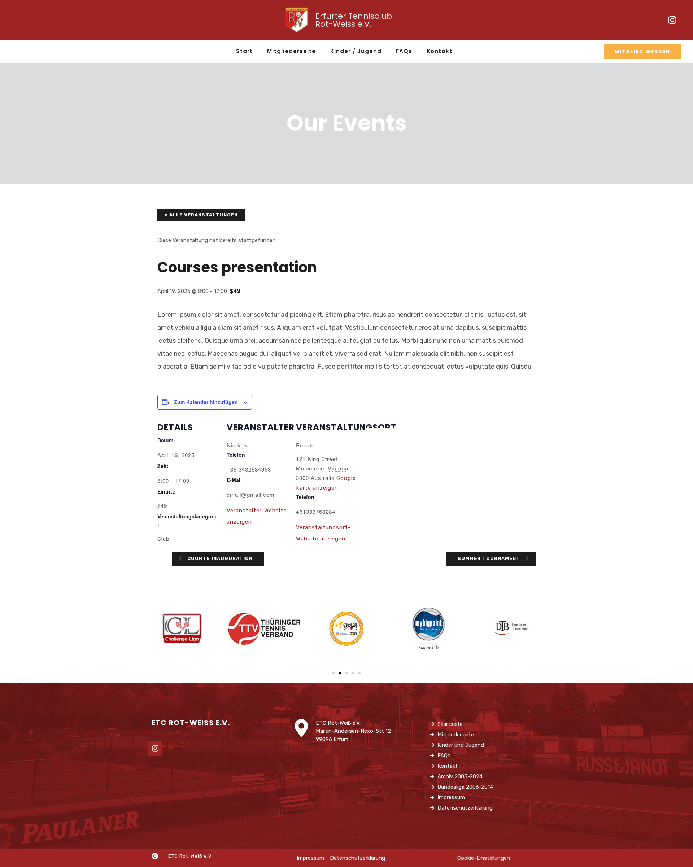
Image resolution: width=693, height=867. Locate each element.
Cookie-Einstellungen (483, 858)
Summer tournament (490, 558)
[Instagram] (672, 20)
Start (244, 51)
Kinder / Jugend (356, 51)
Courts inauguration (219, 558)
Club (163, 539)
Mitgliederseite (291, 51)
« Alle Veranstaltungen (201, 215)
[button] (333, 673)
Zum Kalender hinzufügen (206, 402)
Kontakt (439, 51)
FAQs (404, 51)
